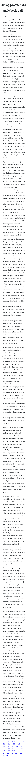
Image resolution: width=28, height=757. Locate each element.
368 (9, 748)
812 (17, 746)
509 (9, 750)
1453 (4, 748)
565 (3, 753)
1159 (9, 744)
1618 (4, 746)
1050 (23, 750)
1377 (13, 741)
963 (21, 746)
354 (18, 750)
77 (8, 746)
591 (9, 741)
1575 (18, 741)
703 (13, 748)
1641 (4, 741)
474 (12, 746)
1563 (19, 744)
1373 (4, 744)
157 (8, 753)
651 (18, 748)
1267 (14, 744)
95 (3, 755)
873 (23, 741)
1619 (4, 750)
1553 (13, 750)
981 (16, 753)
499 (21, 753)
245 (7, 755)
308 (22, 748)
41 (12, 753)
